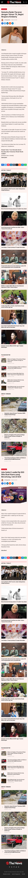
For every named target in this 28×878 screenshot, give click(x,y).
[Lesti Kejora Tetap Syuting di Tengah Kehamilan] (14, 238)
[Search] (24, 2)
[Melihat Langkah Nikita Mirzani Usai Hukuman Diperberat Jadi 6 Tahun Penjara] (14, 277)
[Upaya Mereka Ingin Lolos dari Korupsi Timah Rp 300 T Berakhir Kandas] (3, 388)
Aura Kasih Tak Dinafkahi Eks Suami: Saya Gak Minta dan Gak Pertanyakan (12, 326)
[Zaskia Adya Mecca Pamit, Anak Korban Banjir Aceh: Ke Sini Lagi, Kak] (14, 297)
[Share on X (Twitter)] (5, 23)
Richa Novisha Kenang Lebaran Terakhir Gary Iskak (14, 208)
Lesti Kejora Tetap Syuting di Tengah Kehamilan (13, 247)
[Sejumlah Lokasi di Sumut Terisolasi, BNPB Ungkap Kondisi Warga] (14, 404)
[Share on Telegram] (12, 23)
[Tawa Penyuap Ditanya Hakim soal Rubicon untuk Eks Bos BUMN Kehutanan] (3, 368)
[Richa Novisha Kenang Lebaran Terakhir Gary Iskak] (14, 200)
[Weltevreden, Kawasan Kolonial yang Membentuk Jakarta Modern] (3, 381)
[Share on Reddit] (10, 23)
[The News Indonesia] (14, 2)
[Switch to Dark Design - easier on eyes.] (26, 2)
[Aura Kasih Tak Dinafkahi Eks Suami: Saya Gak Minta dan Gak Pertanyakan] (14, 317)
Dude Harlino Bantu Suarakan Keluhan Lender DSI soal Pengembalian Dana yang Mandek (13, 266)
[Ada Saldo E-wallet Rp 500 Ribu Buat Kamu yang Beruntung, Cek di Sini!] (14, 494)
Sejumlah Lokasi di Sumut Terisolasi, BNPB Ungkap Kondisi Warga (14, 414)
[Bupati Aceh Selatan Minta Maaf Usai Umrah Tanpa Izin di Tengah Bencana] (3, 375)
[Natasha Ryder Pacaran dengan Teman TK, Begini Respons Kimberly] (14, 34)
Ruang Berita (7, 19)
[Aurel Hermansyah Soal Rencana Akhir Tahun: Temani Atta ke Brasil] (14, 218)
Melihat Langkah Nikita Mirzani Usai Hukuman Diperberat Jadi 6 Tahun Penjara (12, 286)
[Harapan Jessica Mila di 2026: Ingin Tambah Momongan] (14, 337)
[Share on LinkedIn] (7, 23)
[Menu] (2, 2)
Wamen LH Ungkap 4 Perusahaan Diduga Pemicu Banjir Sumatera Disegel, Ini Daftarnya (16, 360)
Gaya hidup (4, 9)
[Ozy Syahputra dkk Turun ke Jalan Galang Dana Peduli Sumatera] (14, 180)
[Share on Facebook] (2, 23)
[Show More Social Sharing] (15, 23)
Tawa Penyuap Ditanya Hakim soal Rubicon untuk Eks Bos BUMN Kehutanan (15, 458)
